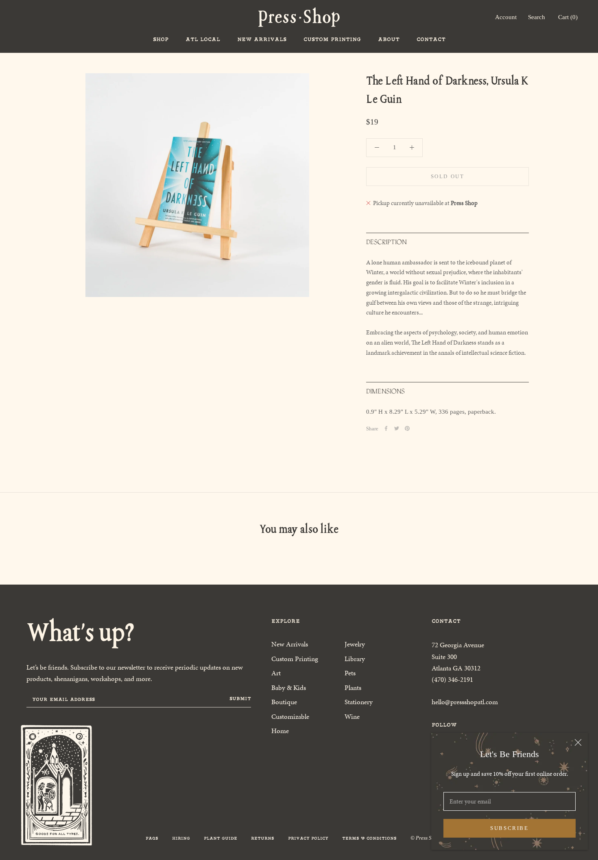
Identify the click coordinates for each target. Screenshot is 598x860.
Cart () (568, 17)
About (388, 39)
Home (280, 731)
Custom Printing (332, 39)
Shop (160, 39)
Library (355, 659)
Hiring (181, 838)
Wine (352, 716)
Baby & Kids (288, 687)
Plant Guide (220, 838)
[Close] (578, 742)
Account (506, 17)
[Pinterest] (407, 428)
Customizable (290, 716)
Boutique (284, 702)
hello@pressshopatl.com (465, 702)
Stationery (359, 702)
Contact (431, 39)
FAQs (152, 838)
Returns (262, 838)
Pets (350, 673)
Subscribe (509, 828)
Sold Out (448, 176)
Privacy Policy (308, 838)
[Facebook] (386, 428)
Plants (353, 687)
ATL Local (203, 39)
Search (536, 17)
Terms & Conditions (369, 838)
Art (276, 673)
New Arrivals (261, 39)
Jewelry (355, 644)
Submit (240, 698)
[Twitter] (396, 428)
